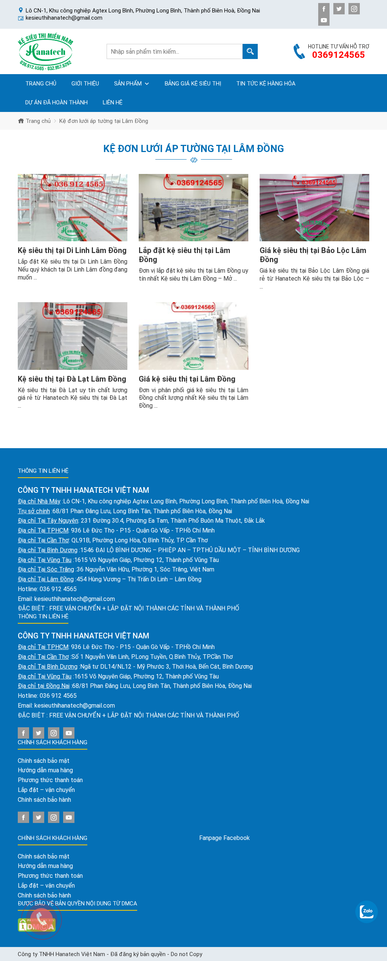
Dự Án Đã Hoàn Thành (56, 102)
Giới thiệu (85, 83)
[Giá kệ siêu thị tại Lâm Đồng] (193, 336)
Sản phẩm (128, 83)
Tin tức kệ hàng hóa (266, 83)
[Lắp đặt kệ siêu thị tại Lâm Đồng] (193, 208)
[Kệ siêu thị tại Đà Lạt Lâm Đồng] (72, 336)
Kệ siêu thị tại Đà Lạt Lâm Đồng (72, 378)
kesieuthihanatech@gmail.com (74, 598)
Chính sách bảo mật (44, 760)
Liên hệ (112, 102)
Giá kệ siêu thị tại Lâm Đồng (187, 378)
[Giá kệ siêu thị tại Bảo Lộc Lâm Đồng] (314, 208)
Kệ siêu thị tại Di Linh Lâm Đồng (72, 250)
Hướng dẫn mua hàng (45, 770)
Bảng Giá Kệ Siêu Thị (193, 83)
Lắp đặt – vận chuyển (46, 789)
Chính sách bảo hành (44, 799)
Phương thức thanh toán (50, 780)
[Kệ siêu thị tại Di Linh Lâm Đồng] (72, 208)
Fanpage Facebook (224, 837)
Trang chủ (40, 83)
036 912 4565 (58, 589)
